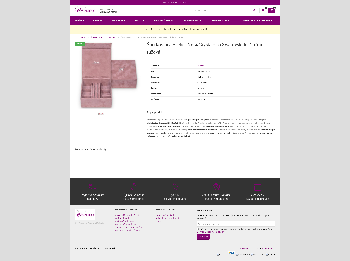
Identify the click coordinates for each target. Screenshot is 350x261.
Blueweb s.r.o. (268, 248)
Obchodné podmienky (125, 224)
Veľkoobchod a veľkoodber (168, 218)
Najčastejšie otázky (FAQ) (127, 215)
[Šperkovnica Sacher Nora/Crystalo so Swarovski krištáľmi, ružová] (109, 75)
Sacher (200, 66)
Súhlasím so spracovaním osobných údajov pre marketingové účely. (234, 230)
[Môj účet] (254, 10)
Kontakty (160, 221)
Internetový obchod (249, 248)
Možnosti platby (122, 218)
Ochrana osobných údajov (127, 230)
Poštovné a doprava (124, 221)
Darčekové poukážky (165, 215)
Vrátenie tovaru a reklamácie (129, 227)
